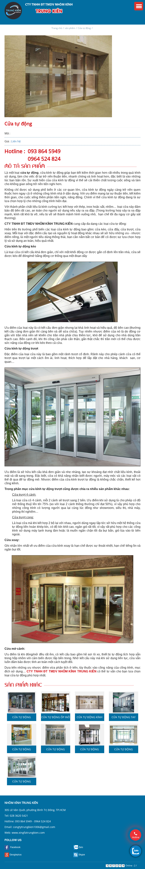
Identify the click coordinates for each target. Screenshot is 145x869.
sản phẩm (70, 28)
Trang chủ (57, 28)
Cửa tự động (84, 28)
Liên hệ (16, 141)
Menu (138, 6)
